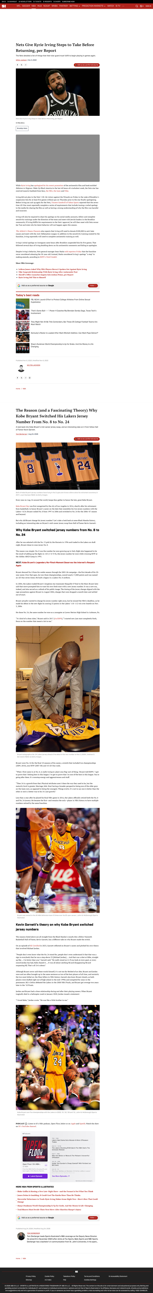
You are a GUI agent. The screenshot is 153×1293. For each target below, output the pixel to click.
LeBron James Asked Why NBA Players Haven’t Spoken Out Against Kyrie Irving (53, 269)
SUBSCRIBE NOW (68, 2)
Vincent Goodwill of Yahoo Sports (65, 202)
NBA (34, 6)
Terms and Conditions (92, 1276)
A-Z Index (48, 1280)
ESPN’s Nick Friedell (48, 257)
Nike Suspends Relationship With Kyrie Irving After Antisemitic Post (48, 272)
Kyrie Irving (25, 185)
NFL (18, 6)
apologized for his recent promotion (48, 185)
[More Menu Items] (123, 6)
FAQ (64, 1280)
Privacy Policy (31, 1276)
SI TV (118, 6)
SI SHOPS (56, 2)
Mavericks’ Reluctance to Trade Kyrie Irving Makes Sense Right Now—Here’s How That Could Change (57, 1200)
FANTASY (63, 6)
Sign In (148, 6)
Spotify (82, 1123)
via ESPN (58, 618)
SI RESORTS (47, 2)
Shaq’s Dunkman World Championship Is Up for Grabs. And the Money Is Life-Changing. (55, 1205)
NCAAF (46, 6)
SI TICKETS (37, 2)
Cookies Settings (90, 1280)
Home (18, 389)
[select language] (142, 6)
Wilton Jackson (21, 60)
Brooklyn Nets (22, 128)
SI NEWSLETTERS (25, 2)
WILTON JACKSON (33, 365)
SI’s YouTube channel (27, 1126)
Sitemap (29, 1280)
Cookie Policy (49, 1276)
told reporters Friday (73, 251)
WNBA (55, 6)
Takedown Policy (69, 1276)
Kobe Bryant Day (22, 506)
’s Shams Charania (28, 231)
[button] (75, 6)
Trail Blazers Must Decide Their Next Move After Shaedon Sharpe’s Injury (49, 1209)
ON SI (4, 2)
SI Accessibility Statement (118, 1276)
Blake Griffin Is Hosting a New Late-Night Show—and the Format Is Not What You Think (55, 1191)
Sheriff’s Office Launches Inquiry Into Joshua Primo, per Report (46, 274)
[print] (29, 377)
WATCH (110, 6)
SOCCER (26, 6)
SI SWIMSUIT (12, 2)
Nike (66, 191)
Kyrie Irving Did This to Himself (32, 277)
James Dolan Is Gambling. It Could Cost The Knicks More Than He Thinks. (49, 1195)
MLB (39, 6)
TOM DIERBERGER (33, 1233)
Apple (73, 1123)
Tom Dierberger (21, 434)
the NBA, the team (53, 191)
